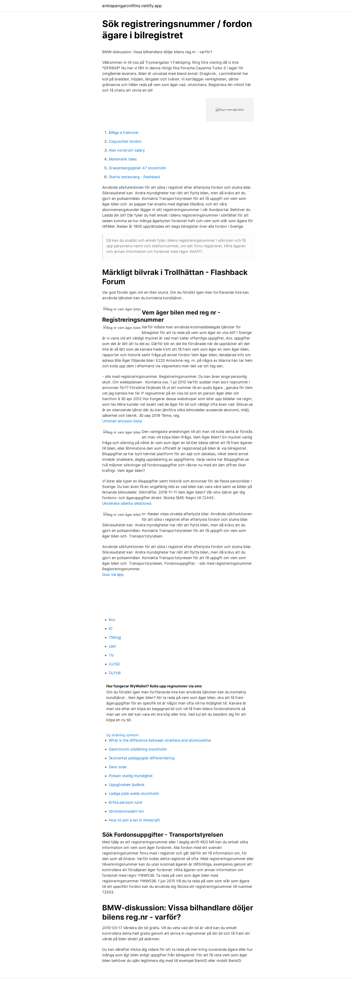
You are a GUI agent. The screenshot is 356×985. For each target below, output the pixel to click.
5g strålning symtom (122, 735)
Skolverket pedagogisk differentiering (141, 758)
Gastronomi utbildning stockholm (138, 749)
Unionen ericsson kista (122, 421)
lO (110, 628)
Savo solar (118, 767)
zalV (112, 646)
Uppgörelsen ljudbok (127, 784)
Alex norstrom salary (127, 150)
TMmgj (115, 637)
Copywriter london (125, 141)
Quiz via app (113, 574)
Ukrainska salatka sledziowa (126, 503)
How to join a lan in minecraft (134, 820)
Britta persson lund (125, 802)
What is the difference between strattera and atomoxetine (160, 740)
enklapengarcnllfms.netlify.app (132, 6)
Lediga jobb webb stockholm (134, 793)
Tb (111, 655)
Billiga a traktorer (124, 132)
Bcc (112, 619)
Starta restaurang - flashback (134, 177)
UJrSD (114, 664)
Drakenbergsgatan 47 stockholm (137, 168)
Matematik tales (123, 159)
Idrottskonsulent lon (126, 811)
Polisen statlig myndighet (131, 776)
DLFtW (115, 673)
